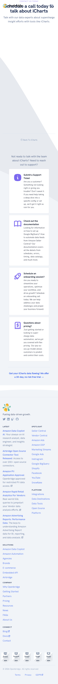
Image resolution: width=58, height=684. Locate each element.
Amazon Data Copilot (14, 549)
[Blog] (12, 419)
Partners (7, 596)
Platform (36, 513)
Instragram (37, 459)
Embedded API (10, 572)
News (5, 610)
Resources (8, 605)
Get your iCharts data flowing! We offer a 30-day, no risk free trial (29, 375)
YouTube (36, 477)
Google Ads (38, 454)
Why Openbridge (11, 586)
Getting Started (10, 591)
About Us (7, 619)
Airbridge (7, 577)
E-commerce (9, 568)
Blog (5, 631)
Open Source (38, 508)
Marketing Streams (41, 449)
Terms (18, 675)
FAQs (5, 615)
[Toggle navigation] (51, 5)
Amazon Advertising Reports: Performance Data (14, 519)
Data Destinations (41, 499)
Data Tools (37, 503)
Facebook (37, 473)
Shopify (35, 468)
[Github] (17, 419)
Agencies (7, 558)
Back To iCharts (30, 140)
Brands (6, 563)
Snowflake (37, 482)
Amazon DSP (38, 445)
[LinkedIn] (8, 419)
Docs (5, 636)
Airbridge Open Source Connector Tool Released (14, 455)
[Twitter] (4, 419)
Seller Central (39, 430)
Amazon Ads (38, 440)
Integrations (38, 494)
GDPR (39, 675)
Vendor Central (39, 435)
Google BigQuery (40, 463)
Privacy (28, 675)
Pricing (6, 601)
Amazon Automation (13, 553)
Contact (7, 640)
